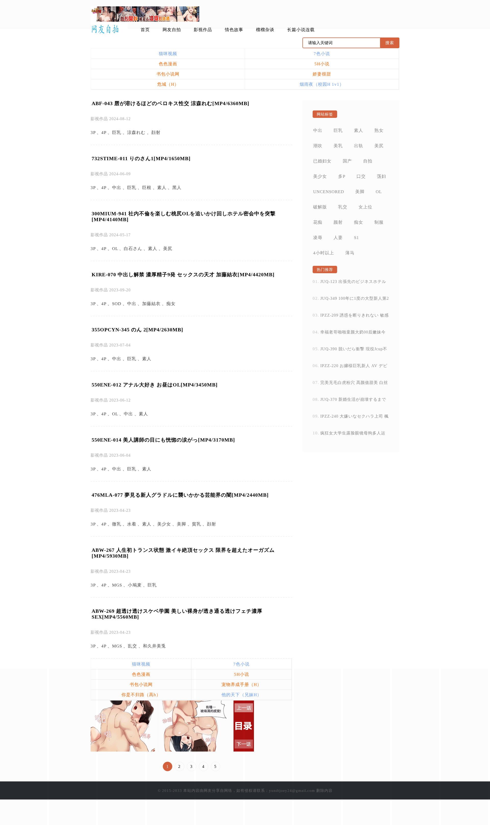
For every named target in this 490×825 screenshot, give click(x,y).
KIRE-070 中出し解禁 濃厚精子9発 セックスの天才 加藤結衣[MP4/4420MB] (183, 274)
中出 (116, 187)
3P (93, 132)
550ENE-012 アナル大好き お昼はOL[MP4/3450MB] (155, 385)
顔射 (156, 132)
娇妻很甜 (322, 74)
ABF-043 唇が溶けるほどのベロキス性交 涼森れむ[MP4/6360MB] (170, 103)
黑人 (176, 187)
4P (103, 132)
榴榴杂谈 (265, 29)
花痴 (317, 222)
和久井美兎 (154, 646)
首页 (145, 29)
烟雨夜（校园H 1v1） (322, 84)
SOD (116, 303)
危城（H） (168, 84)
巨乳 (116, 132)
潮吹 (317, 145)
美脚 (181, 524)
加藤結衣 (151, 303)
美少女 (164, 524)
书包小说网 (167, 74)
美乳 (338, 145)
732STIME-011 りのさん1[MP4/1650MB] (141, 158)
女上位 (365, 207)
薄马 (349, 253)
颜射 (338, 222)
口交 (361, 176)
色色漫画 (168, 63)
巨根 (146, 187)
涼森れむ (136, 132)
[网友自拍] (109, 29)
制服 (379, 222)
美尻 (167, 248)
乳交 (342, 207)
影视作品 (203, 29)
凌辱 (317, 237)
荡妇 (381, 176)
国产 (347, 161)
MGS (117, 585)
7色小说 (322, 53)
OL (115, 248)
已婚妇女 (322, 161)
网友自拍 (172, 29)
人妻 (338, 237)
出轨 (358, 145)
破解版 (320, 207)
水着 (131, 524)
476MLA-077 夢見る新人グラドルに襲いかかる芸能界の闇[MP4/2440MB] (180, 495)
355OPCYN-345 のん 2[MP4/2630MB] (137, 329)
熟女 (379, 130)
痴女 (171, 303)
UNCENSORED (328, 191)
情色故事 (234, 29)
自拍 (367, 161)
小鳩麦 (135, 585)
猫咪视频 (168, 53)
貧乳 (196, 524)
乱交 (132, 646)
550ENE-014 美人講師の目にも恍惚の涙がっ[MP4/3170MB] (163, 440)
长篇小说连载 (301, 29)
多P (341, 176)
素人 (161, 187)
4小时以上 (323, 253)
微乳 (116, 524)
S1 (356, 237)
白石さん (133, 248)
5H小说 (321, 63)
